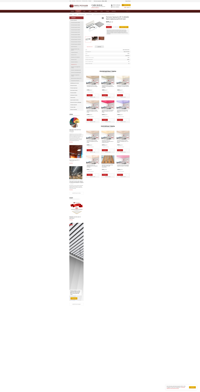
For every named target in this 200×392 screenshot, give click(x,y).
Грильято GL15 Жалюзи (75, 57)
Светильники (72, 97)
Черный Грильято (74, 52)
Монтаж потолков (73, 109)
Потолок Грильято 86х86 (75, 34)
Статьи (95, 11)
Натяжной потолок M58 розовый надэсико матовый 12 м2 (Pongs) (123, 165)
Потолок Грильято (73, 20)
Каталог (78, 11)
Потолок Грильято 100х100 (76, 36)
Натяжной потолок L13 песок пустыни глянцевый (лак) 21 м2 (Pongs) (122, 141)
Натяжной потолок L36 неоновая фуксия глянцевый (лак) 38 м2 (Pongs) (108, 111)
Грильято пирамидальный (76, 70)
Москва (129, 1)
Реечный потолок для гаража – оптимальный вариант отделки (76, 181)
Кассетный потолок (73, 90)
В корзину (109, 26)
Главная (72, 11)
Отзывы (107, 11)
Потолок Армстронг (73, 87)
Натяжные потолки (73, 95)
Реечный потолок (73, 85)
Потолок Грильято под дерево (75, 49)
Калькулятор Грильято (75, 80)
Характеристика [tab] (90, 46)
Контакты (114, 11)
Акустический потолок (74, 99)
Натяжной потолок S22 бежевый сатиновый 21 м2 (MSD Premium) (123, 86)
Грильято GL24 (73, 59)
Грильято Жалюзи (74, 61)
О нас (84, 11)
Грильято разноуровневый (76, 72)
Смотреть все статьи (76, 193)
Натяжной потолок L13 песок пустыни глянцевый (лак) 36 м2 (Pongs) (92, 141)
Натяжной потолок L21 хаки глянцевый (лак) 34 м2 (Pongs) (92, 86)
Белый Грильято (74, 46)
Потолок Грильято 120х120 (76, 39)
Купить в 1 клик (124, 26)
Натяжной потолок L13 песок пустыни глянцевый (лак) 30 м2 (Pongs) (92, 111)
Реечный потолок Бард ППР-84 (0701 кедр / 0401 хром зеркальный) (107, 166)
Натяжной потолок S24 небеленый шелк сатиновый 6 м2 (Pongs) (92, 166)
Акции (90, 11)
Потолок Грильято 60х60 (75, 29)
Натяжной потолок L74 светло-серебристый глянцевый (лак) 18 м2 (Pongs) (108, 86)
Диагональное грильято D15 (76, 78)
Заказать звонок (127, 5)
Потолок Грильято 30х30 (75, 22)
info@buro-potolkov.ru (95, 7)
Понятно (192, 387)
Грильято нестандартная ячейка (75, 67)
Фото (102, 11)
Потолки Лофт (72, 107)
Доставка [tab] (99, 46)
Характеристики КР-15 (74, 160)
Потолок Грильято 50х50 (75, 27)
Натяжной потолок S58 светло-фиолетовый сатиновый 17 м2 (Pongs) (122, 111)
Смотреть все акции (76, 304)
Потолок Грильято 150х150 (76, 41)
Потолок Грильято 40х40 (75, 24)
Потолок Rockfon (73, 92)
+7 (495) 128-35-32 (96, 5)
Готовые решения (73, 104)
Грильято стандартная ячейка (75, 75)
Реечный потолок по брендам (75, 102)
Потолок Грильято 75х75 (75, 32)
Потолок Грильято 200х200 (76, 44)
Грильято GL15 (73, 54)
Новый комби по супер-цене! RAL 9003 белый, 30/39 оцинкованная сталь (75, 292)
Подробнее (71, 163)
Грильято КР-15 (74, 64)
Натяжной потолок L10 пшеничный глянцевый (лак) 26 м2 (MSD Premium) (107, 141)
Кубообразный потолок (74, 83)
